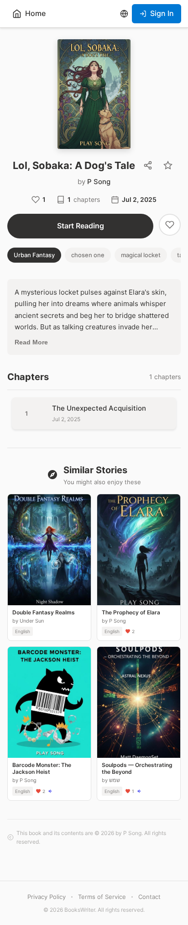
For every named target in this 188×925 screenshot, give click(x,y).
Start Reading (80, 225)
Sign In (162, 13)
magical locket (141, 255)
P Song (98, 181)
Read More (31, 342)
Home (35, 13)
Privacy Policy (46, 896)
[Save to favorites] (168, 165)
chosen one (87, 255)
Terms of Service (102, 896)
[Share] (148, 165)
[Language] (124, 13)
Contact (149, 896)
